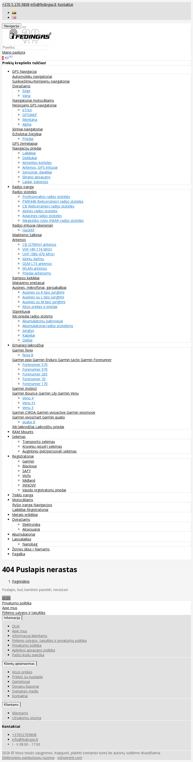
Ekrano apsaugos (36, 177)
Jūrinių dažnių (33, 258)
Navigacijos (42, 504)
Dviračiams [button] (21, 519)
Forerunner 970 (34, 369)
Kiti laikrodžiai (23, 426)
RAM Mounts (22, 431)
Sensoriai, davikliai (37, 172)
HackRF (28, 230)
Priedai (27, 138)
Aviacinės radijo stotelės (42, 215)
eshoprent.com (70, 757)
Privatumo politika (16, 603)
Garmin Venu (68, 393)
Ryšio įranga (22, 504)
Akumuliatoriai (23, 534)
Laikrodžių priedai (49, 426)
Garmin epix (22, 359)
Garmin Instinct (24, 388)
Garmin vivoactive (52, 412)
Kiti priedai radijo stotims (32, 316)
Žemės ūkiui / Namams (31, 549)
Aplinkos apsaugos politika (33, 650)
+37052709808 (24, 734)
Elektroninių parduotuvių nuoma (28, 757)
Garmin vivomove (81, 412)
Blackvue (29, 466)
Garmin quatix (53, 417)
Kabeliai (28, 335)
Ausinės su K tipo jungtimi (43, 292)
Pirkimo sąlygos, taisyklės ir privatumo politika (49, 640)
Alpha (26, 124)
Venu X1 (28, 402)
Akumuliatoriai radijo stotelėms (47, 325)
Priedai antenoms (36, 273)
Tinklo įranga (22, 495)
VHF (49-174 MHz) (37, 249)
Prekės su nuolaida (27, 676)
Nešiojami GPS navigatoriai (34, 105)
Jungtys (28, 330)
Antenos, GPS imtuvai (40, 167)
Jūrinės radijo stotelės (40, 211)
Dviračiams (21, 86)
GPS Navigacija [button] (24, 71)
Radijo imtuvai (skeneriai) (32, 225)
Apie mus (9, 607)
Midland (28, 480)
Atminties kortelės (37, 162)
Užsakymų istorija (26, 717)
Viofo (26, 475)
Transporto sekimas (38, 441)
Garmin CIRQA (24, 412)
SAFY (26, 470)
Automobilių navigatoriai (32, 76)
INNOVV (29, 485)
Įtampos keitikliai (25, 277)
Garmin (28, 461)
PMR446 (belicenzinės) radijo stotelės (52, 201)
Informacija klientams (29, 635)
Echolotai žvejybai (26, 133)
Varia (26, 95)
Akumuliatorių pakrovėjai (42, 321)
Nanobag (29, 544)
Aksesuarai (31, 529)
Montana (29, 119)
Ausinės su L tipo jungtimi (43, 297)
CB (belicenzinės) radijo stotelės (48, 206)
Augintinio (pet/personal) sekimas (49, 451)
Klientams (11, 705)
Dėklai (27, 340)
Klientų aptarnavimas (19, 664)
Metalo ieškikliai (25, 514)
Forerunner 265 (34, 374)
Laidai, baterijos (35, 181)
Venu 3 (27, 407)
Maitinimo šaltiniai (27, 234)
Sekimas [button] (19, 436)
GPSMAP (29, 114)
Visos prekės (22, 672)
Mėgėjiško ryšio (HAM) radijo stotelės (53, 220)
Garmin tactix (69, 359)
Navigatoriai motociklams (33, 100)
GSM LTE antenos (37, 263)
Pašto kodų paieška (28, 654)
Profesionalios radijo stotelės (46, 196)
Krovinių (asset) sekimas (42, 446)
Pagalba (18, 553)
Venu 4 (27, 398)
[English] (14, 17)
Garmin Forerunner (96, 359)
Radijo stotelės (24, 191)
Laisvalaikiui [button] (21, 539)
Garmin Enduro (45, 359)
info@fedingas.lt (43, 4)
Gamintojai (21, 681)
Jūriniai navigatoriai (27, 129)
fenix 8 (27, 355)
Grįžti (6, 598)
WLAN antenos (34, 268)
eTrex (27, 110)
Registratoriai (37, 509)
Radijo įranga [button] (23, 186)
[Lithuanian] (14, 12)
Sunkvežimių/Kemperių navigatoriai (41, 81)
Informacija (12, 618)
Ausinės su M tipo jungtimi (43, 301)
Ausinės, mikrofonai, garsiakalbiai (39, 287)
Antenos (19, 239)
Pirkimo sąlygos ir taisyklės (23, 612)
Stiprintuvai (21, 311)
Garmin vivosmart (27, 417)
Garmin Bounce (25, 393)
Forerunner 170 (34, 383)
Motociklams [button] (22, 499)
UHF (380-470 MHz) (38, 254)
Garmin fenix (22, 350)
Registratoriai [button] (23, 456)
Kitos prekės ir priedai (39, 306)
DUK (16, 626)
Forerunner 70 (33, 378)
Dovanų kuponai (25, 686)
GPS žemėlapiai (24, 143)
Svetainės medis (25, 691)
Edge (26, 90)
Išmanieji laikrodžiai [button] (28, 345)
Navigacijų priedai (26, 148)
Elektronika (31, 524)
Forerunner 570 (34, 364)
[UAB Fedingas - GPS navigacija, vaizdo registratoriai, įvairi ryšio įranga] (30, 42)
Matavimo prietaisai (28, 282)
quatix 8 (28, 422)
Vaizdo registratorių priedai (44, 490)
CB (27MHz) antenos (39, 244)
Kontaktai (65, 4)
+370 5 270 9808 (15, 4)
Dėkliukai (29, 157)
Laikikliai (29, 153)
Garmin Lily (48, 393)
